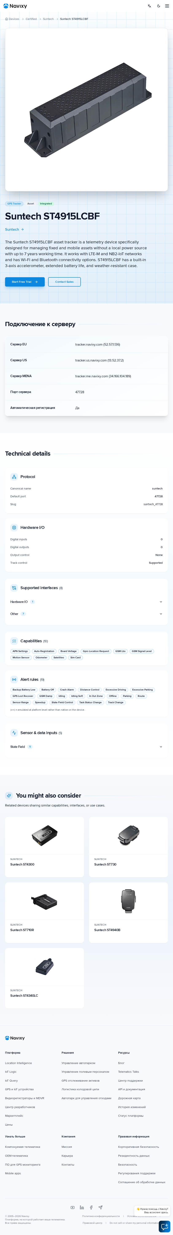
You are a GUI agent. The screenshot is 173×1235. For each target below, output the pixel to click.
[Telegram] (100, 1207)
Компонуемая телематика (22, 1147)
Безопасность (127, 1164)
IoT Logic (10, 1072)
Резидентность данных (134, 1156)
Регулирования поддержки (136, 1173)
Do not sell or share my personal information (135, 1223)
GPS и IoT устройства (19, 1089)
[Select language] (149, 6)
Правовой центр (92, 1223)
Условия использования (141, 1216)
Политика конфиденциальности (101, 1216)
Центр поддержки (130, 1080)
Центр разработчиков (20, 1107)
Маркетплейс (14, 1116)
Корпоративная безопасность (138, 1147)
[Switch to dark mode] (158, 6)
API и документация (131, 1089)
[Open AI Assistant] (164, 1226)
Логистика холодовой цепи (80, 1089)
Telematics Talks (128, 1072)
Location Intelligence (18, 1063)
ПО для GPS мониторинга (22, 1164)
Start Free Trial (21, 282)
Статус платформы (130, 1116)
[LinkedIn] (82, 1207)
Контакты (68, 1164)
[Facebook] (91, 1207)
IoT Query (11, 1080)
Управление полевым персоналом (85, 1072)
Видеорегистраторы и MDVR (24, 1098)
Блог (121, 1063)
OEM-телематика (16, 1156)
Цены (9, 1124)
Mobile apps (13, 1173)
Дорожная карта (129, 1098)
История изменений (132, 1107)
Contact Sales (64, 282)
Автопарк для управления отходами (86, 1098)
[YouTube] (72, 1207)
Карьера (67, 1156)
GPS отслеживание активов (81, 1080)
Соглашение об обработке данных (141, 1182)
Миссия (67, 1147)
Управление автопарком (78, 1063)
